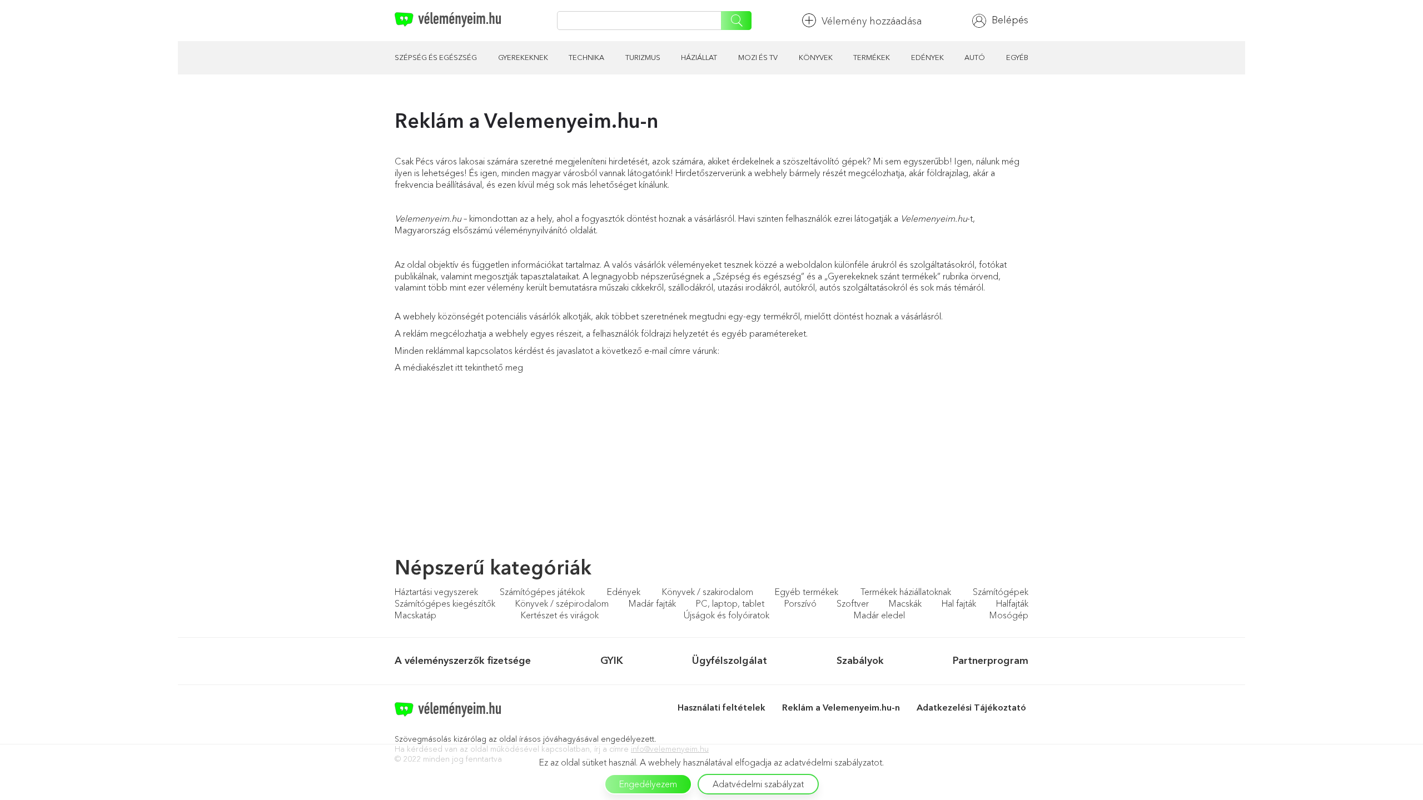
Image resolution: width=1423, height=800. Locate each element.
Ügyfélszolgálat (729, 660)
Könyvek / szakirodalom (707, 591)
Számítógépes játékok (542, 591)
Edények (927, 57)
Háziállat (699, 57)
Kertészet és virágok (560, 615)
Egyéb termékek (806, 591)
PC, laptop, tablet (730, 603)
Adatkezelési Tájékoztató (972, 707)
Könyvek (816, 57)
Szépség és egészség (436, 57)
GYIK (611, 660)
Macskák (905, 603)
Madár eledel (879, 615)
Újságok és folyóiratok (726, 615)
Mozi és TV (758, 57)
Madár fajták (652, 603)
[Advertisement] (486, 476)
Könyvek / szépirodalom (562, 603)
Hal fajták (959, 603)
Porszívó (800, 603)
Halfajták (1012, 603)
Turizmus (642, 57)
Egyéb (1017, 57)
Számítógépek (1000, 591)
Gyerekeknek (523, 57)
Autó (974, 57)
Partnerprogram (990, 660)
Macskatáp (415, 615)
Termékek (871, 57)
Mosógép (1008, 615)
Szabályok (860, 660)
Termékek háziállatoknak (905, 591)
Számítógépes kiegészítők (445, 603)
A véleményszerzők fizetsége (463, 660)
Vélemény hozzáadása (872, 21)
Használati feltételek (721, 707)
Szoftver (853, 603)
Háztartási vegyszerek (436, 591)
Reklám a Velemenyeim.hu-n (841, 707)
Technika (586, 57)
